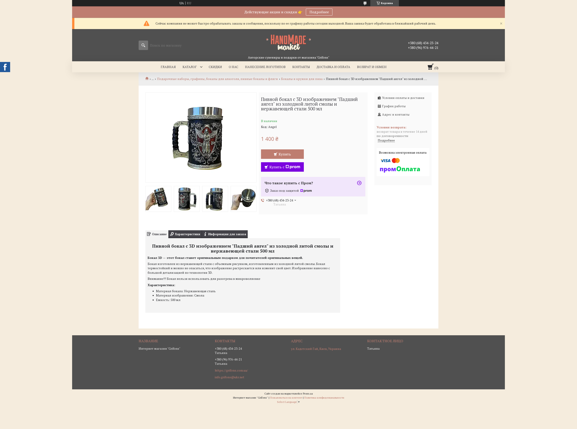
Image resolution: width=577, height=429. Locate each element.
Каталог (190, 67)
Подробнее (319, 11)
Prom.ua (308, 393)
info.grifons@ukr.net (229, 377)
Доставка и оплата (333, 67)
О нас (233, 67)
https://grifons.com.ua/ (231, 370)
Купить (285, 154)
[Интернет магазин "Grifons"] (288, 42)
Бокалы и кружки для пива (302, 79)
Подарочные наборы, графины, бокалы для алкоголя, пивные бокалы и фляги (217, 79)
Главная (168, 67)
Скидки (215, 67)
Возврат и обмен (372, 67)
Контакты (301, 67)
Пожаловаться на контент (286, 397)
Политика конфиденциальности (324, 397)
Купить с (276, 166)
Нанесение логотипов (265, 67)
